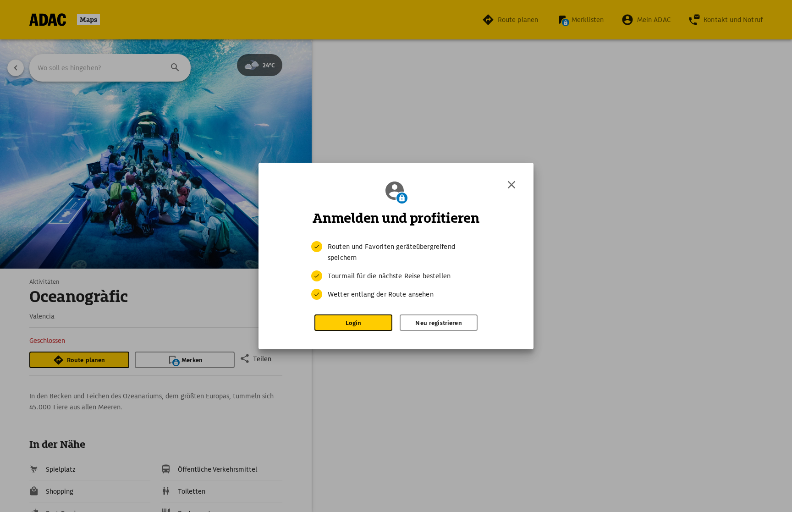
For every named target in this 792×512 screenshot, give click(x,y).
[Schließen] (511, 185)
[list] (396, 270)
